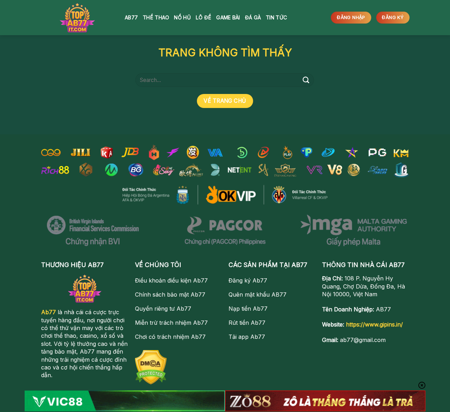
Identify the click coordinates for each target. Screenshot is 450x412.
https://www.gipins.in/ (374, 324)
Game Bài (228, 17)
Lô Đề (203, 17)
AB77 (131, 17)
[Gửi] (306, 80)
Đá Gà (253, 17)
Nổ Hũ (182, 17)
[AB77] (77, 17)
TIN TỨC (276, 17)
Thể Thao (156, 17)
